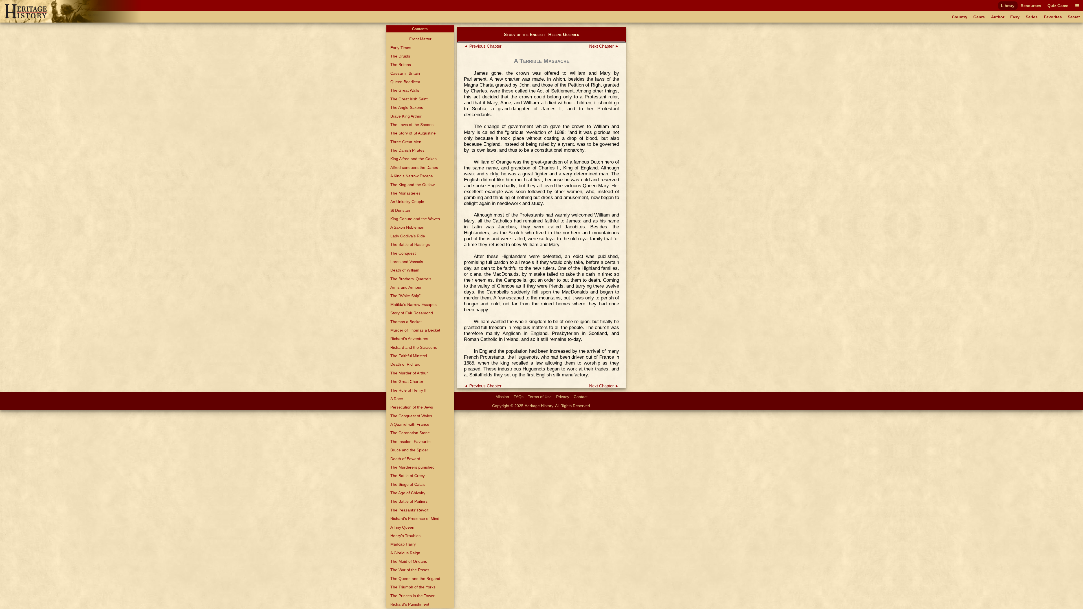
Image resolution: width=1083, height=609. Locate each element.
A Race (396, 398)
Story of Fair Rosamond (411, 313)
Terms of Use (540, 396)
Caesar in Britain (405, 73)
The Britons (400, 64)
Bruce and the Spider (409, 450)
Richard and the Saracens (413, 347)
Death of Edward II (407, 458)
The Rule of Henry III (409, 390)
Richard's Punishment (409, 604)
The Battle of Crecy (407, 475)
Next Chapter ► (604, 46)
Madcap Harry (403, 544)
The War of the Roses (409, 570)
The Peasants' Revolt (409, 510)
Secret (1074, 17)
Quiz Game (1057, 5)
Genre (979, 17)
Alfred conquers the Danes (414, 167)
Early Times (400, 47)
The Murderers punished (412, 467)
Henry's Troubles (405, 535)
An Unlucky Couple (407, 201)
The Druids (400, 56)
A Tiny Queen (402, 527)
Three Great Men (405, 142)
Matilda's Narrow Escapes (413, 304)
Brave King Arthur (406, 116)
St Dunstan (400, 210)
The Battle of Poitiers (409, 501)
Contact (580, 396)
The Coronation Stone (410, 433)
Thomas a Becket (406, 321)
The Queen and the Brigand (415, 578)
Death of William (404, 270)
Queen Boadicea (405, 82)
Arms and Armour (406, 287)
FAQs (518, 396)
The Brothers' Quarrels (410, 279)
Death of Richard (405, 364)
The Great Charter (406, 381)
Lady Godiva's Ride (407, 236)
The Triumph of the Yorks (412, 587)
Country (959, 17)
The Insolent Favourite (410, 441)
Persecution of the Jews (411, 407)
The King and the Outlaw (412, 184)
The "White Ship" (405, 296)
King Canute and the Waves (415, 219)
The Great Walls (404, 90)
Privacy (562, 396)
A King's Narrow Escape (411, 176)
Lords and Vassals (406, 261)
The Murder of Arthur (409, 373)
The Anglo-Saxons (406, 107)
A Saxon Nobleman (407, 227)
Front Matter (420, 39)
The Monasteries (405, 193)
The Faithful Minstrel (408, 356)
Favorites (1053, 17)
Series (1032, 17)
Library (1007, 5)
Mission (502, 396)
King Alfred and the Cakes (413, 158)
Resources (1031, 5)
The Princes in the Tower (412, 595)
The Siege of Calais (407, 484)
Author (997, 17)
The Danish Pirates (407, 150)
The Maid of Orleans (408, 561)
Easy (1015, 17)
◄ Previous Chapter (482, 46)
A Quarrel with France (409, 424)
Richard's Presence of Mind (414, 518)
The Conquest (403, 253)
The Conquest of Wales (411, 416)
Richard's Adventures (409, 338)
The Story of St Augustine (413, 133)
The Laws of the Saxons (411, 124)
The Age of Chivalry (407, 493)
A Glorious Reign (405, 553)
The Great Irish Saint (409, 99)
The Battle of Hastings (410, 244)
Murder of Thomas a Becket (415, 330)
